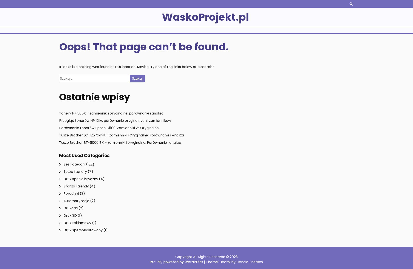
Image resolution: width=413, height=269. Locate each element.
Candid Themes (249, 262)
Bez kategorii (74, 164)
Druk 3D (70, 215)
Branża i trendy (76, 186)
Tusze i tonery (75, 171)
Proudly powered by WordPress (177, 262)
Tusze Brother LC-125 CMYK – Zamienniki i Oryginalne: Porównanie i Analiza (121, 135)
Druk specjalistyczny (80, 178)
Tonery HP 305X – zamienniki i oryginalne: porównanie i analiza (111, 113)
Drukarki (70, 208)
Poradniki (71, 193)
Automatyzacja (76, 200)
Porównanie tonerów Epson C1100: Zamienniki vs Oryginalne (109, 127)
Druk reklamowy (77, 222)
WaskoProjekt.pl (205, 17)
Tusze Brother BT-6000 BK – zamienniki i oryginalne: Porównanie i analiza (120, 142)
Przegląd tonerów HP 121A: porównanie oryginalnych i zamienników (115, 120)
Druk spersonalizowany (83, 230)
